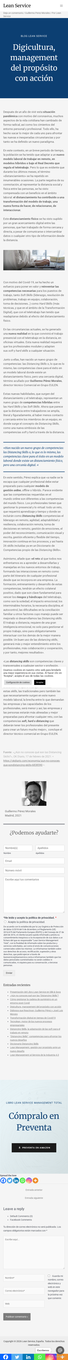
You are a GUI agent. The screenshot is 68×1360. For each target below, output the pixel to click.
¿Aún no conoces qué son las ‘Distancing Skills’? (34, 995)
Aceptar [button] (39, 682)
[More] (35, 1180)
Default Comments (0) (21, 1216)
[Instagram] (29, 1180)
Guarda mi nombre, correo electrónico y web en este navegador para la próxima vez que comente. (56, 1287)
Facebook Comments (21, 1219)
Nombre (7, 853)
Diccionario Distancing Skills (24, 1043)
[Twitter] (10, 1180)
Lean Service (17, 5)
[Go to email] (60, 1350)
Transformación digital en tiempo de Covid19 (33, 1018)
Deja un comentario (13, 13)
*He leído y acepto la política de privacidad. (29, 917)
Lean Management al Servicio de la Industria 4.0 (34, 1055)
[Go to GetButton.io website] (60, 1357)
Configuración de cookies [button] (18, 682)
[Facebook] (3, 1180)
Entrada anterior (34, 1190)
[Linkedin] (16, 1180)
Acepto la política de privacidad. (26, 922)
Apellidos (40, 853)
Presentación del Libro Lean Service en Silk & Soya (35, 992)
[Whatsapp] (22, 1180)
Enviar (9, 973)
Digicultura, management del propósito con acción (35, 1006)
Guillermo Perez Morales (37, 13)
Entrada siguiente (34, 1198)
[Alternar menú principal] (61, 5)
